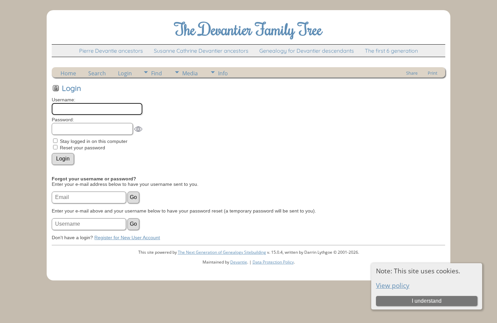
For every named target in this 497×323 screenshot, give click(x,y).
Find (156, 73)
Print (432, 73)
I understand (427, 301)
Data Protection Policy (273, 262)
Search (97, 73)
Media (190, 73)
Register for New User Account (127, 237)
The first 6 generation (391, 50)
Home (68, 73)
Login (125, 73)
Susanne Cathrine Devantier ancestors (201, 50)
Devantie (238, 262)
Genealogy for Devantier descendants (306, 50)
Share (412, 73)
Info (223, 73)
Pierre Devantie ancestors (111, 50)
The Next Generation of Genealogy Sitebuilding (222, 252)
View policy (392, 285)
